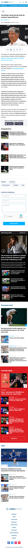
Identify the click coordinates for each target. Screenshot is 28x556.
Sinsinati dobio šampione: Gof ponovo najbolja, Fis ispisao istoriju (17, 488)
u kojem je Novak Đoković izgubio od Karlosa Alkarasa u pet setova (13, 58)
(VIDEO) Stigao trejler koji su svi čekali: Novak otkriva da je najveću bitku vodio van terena (17, 156)
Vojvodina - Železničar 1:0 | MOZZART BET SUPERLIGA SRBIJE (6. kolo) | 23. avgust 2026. (16, 421)
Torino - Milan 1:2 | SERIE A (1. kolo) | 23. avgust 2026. (17, 409)
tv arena (8, 547)
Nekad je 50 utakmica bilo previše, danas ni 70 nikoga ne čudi (18, 296)
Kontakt (14, 538)
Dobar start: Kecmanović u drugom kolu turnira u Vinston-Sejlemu (18, 478)
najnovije (14, 514)
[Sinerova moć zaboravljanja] (4, 339)
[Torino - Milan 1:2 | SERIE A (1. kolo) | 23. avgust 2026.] (4, 410)
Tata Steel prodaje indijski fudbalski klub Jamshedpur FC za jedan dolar (18, 280)
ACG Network (14, 524)
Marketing (14, 535)
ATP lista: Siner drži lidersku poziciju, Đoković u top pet (16, 497)
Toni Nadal (12, 182)
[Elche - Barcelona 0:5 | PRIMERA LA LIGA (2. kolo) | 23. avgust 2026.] (14, 380)
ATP (3, 11)
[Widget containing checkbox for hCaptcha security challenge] (13, 216)
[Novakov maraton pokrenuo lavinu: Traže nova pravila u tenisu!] (4, 169)
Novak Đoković (6, 185)
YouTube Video (6, 371)
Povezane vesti (6, 129)
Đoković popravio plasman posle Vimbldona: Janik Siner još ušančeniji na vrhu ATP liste (18, 349)
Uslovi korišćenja (14, 532)
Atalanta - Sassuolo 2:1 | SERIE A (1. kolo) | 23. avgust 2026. (17, 399)
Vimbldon (15, 185)
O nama (14, 527)
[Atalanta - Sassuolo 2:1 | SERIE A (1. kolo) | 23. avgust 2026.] (4, 400)
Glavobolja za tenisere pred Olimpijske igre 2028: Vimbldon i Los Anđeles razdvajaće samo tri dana (18, 133)
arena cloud (14, 519)
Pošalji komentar (14, 223)
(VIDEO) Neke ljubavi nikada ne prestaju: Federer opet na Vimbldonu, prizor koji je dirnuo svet (18, 360)
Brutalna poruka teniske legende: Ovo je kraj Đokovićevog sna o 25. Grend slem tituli (13, 330)
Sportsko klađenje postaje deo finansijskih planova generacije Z (18, 288)
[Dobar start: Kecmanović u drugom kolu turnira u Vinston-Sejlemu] (4, 478)
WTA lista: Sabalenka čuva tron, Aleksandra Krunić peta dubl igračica (13, 470)
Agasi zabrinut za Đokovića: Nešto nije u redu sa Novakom (17, 144)
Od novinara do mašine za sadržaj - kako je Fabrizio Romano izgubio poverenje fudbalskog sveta (14, 258)
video (14, 517)
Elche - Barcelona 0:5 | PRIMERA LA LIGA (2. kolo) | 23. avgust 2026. (12, 393)
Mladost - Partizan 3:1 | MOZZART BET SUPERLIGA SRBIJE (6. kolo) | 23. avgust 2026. (16, 431)
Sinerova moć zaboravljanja (16, 338)
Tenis (23, 185)
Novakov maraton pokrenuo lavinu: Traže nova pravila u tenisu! (16, 168)
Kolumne (11, 336)
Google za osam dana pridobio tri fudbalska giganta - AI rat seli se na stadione (18, 272)
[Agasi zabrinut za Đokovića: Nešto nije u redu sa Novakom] (4, 146)
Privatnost (14, 530)
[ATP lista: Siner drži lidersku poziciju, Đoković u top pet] (4, 498)
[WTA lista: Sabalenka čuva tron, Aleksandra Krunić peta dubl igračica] (14, 458)
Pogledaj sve (22, 232)
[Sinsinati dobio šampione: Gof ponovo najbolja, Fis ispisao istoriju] (4, 488)
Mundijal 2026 (13, 346)
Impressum (14, 522)
